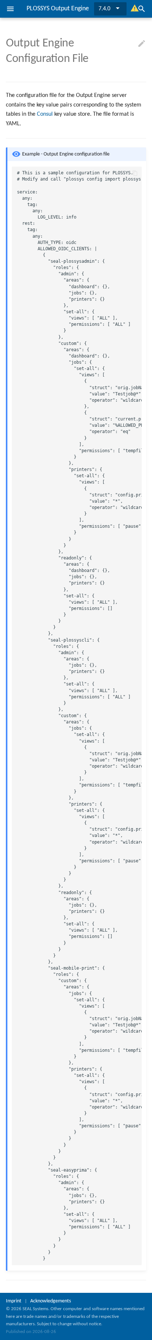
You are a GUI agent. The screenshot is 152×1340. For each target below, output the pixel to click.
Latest (106, 9)
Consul (45, 114)
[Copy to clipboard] (135, 173)
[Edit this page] (141, 44)
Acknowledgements (50, 1301)
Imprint (13, 1301)
